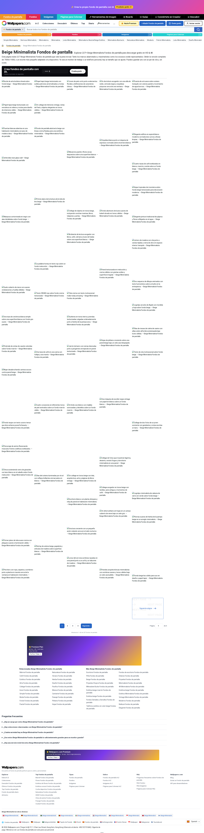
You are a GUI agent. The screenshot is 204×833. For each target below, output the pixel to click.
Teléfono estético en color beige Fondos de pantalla (101, 707)
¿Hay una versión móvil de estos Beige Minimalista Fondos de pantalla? (32, 743)
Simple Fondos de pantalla (29, 694)
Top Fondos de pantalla (10, 789)
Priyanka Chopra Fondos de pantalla (99, 683)
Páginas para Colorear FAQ (146, 789)
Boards (129, 17)
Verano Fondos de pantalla (62, 676)
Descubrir (195, 17)
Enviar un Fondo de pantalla (179, 780)
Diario (91, 23)
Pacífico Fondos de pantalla (62, 687)
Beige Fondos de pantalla (95, 679)
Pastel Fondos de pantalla (29, 704)
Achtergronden (107, 822)
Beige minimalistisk (49, 815)
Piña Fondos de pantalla (95, 676)
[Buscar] (198, 29)
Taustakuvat (157, 822)
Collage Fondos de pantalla (30, 687)
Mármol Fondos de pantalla (30, 672)
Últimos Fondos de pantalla (11, 786)
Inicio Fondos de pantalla (29, 690)
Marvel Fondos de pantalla (45, 778)
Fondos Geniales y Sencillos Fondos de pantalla (100, 701)
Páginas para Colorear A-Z (112, 786)
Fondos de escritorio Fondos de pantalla (133, 672)
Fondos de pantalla (13, 17)
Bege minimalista (67, 815)
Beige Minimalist (100, 815)
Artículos (5, 795)
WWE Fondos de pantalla (44, 795)
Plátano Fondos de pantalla (62, 701)
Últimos (74, 23)
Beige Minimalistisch (30, 815)
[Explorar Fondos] (100, 34)
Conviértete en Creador (169, 17)
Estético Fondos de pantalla (30, 679)
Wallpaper (36, 822)
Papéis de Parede (66, 822)
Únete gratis (176, 23)
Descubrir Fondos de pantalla (12, 783)
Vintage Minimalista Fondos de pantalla (133, 697)
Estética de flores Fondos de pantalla (48, 783)
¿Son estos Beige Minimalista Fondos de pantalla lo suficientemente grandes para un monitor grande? (44, 737)
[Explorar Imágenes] (150, 34)
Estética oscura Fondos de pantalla (48, 786)
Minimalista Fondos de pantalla (130, 683)
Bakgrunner (145, 822)
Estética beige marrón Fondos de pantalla (98, 691)
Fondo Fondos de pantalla (29, 701)
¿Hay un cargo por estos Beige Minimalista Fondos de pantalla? (28, 722)
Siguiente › (86, 626)
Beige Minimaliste (117, 815)
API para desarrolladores (178, 783)
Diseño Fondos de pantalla (62, 683)
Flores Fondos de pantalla (44, 780)
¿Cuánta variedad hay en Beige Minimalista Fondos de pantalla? (28, 732)
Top (83, 23)
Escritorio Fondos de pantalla (97, 672)
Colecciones (48, 23)
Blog (172, 778)
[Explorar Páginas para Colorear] (200, 34)
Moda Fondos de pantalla (29, 697)
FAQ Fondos (141, 783)
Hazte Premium (130, 23)
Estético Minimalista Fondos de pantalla (133, 694)
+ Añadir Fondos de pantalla (153, 23)
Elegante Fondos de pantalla (129, 708)
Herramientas (104, 23)
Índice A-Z (5, 778)
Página (152, 626)
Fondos (33, 17)
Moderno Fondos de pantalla (129, 701)
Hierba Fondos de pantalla (61, 679)
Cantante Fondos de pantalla (63, 694)
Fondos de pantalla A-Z (111, 778)
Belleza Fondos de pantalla (129, 704)
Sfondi (78, 822)
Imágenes (48, 17)
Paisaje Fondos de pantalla (62, 697)
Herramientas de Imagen (104, 17)
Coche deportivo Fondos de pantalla (48, 789)
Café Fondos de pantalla (29, 676)
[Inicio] (3, 46)
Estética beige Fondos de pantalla (98, 696)
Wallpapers (25, 822)
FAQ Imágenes (142, 786)
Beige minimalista (84, 815)
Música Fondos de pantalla (62, 690)
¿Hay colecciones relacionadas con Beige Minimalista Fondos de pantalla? (33, 727)
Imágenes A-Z (108, 783)
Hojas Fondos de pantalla (61, 704)
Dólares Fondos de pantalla (129, 676)
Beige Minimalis (134, 815)
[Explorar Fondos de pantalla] (49, 34)
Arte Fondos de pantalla (28, 683)
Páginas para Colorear (71, 17)
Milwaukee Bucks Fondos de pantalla (100, 687)
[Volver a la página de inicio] (16, 23)
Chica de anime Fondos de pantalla (48, 798)
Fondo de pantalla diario (10, 792)
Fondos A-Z (107, 780)
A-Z (37, 23)
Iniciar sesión (194, 23)
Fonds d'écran (122, 822)
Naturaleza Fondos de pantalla (63, 672)
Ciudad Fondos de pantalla (45, 804)
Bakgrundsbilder (50, 822)
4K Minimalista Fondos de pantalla (131, 687)
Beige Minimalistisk (11, 815)
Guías (145, 17)
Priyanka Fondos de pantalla (129, 679)
